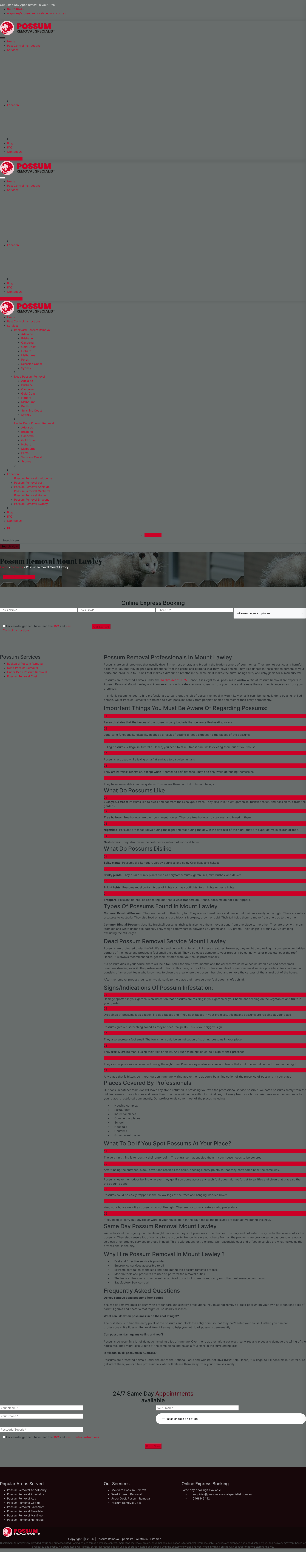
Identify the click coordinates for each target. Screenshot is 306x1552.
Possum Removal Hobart (30, 495)
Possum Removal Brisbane (31, 499)
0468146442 (15, 9)
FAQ (9, 147)
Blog (10, 143)
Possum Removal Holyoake (25, 1519)
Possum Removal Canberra (32, 491)
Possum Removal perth (29, 482)
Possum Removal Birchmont (25, 1507)
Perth (25, 359)
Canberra (27, 342)
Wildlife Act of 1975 (173, 680)
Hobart (26, 351)
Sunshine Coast (31, 364)
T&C (56, 626)
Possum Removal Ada (21, 1498)
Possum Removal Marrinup (25, 1515)
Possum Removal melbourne (33, 478)
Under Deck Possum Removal (34, 423)
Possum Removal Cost (22, 676)
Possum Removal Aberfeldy (25, 1494)
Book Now (153, 1446)
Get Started (101, 626)
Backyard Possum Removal (32, 330)
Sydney (26, 368)
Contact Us (14, 151)
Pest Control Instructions (23, 45)
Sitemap (155, 1539)
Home (11, 41)
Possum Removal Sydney (31, 504)
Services (12, 50)
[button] (231, 1416)
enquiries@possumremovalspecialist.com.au (36, 13)
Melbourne (28, 355)
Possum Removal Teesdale (25, 1511)
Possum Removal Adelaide (32, 487)
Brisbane (27, 338)
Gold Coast (28, 347)
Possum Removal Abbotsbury (27, 1490)
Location (13, 105)
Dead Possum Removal (29, 376)
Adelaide (27, 334)
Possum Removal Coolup (24, 1502)
